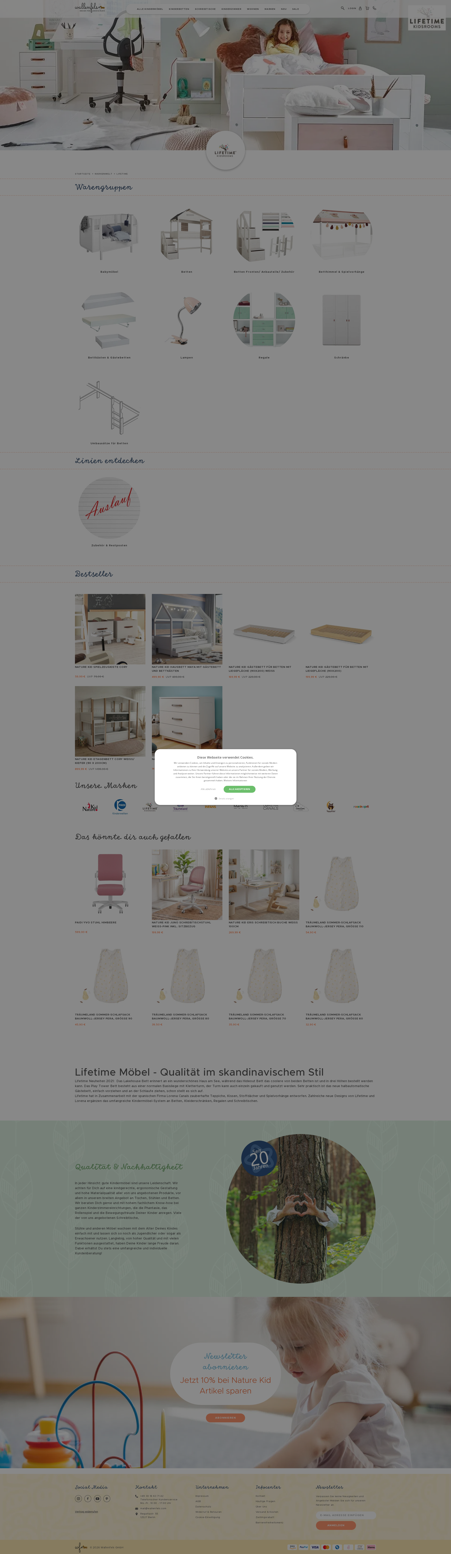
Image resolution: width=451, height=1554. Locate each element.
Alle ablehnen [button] (208, 789)
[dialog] (225, 777)
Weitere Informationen (235, 780)
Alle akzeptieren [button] (239, 789)
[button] (225, 798)
